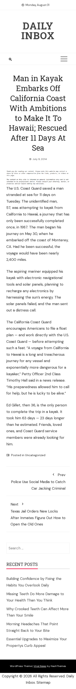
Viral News (40, 666)
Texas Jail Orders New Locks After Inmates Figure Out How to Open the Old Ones (38, 514)
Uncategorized (35, 455)
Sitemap (43, 682)
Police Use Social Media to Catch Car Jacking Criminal (38, 481)
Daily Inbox (38, 30)
